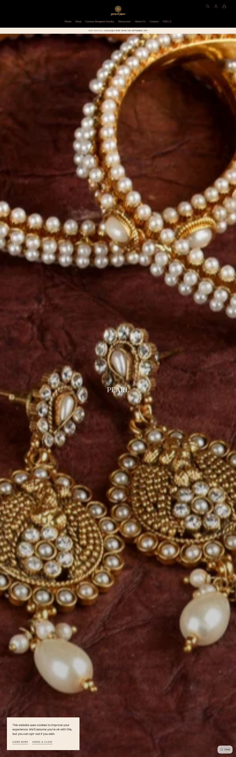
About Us (140, 22)
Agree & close (42, 741)
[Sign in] (216, 6)
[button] (208, 6)
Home (68, 22)
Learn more (20, 741)
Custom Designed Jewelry (99, 22)
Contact (154, 22)
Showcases (124, 22)
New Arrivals (96, 30)
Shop (78, 22)
